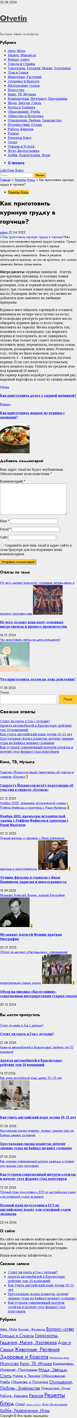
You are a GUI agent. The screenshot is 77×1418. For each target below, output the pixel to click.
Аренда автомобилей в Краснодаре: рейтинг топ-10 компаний (31, 1062)
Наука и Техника (21, 107)
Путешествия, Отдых (25, 124)
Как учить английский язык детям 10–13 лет (36, 734)
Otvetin (13, 18)
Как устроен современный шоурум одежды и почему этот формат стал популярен (36, 749)
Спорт (13, 142)
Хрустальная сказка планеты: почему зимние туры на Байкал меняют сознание (37, 740)
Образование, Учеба (24, 111)
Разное (13, 133)
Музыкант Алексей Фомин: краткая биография (32, 895)
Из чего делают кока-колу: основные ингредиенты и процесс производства (33, 624)
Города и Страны (21, 64)
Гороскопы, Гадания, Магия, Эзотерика (39, 68)
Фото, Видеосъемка (23, 151)
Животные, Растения (25, 77)
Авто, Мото (16, 51)
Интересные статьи (24, 85)
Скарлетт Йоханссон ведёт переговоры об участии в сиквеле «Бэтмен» (36, 787)
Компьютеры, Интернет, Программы (37, 98)
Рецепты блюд (19, 138)
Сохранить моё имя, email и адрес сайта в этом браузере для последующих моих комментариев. (36, 549)
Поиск (4, 692)
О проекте (16, 162)
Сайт (4, 537)
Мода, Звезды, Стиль (24, 103)
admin (4, 232)
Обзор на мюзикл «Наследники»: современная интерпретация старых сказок (38, 993)
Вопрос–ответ (19, 59)
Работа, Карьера (21, 129)
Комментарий (12, 481)
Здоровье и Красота (23, 81)
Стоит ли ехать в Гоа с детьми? (25, 721)
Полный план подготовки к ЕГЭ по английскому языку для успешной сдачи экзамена (38, 1194)
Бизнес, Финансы (22, 55)
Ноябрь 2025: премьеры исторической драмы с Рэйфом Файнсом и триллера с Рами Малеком (34, 805)
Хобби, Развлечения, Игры (29, 155)
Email (5, 529)
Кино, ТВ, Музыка (22, 94)
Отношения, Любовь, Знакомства (34, 120)
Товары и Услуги (21, 146)
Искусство (16, 90)
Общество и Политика (25, 116)
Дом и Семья (18, 72)
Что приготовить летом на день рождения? (30, 639)
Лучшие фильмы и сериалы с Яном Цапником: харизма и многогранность (33, 879)
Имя (4, 521)
